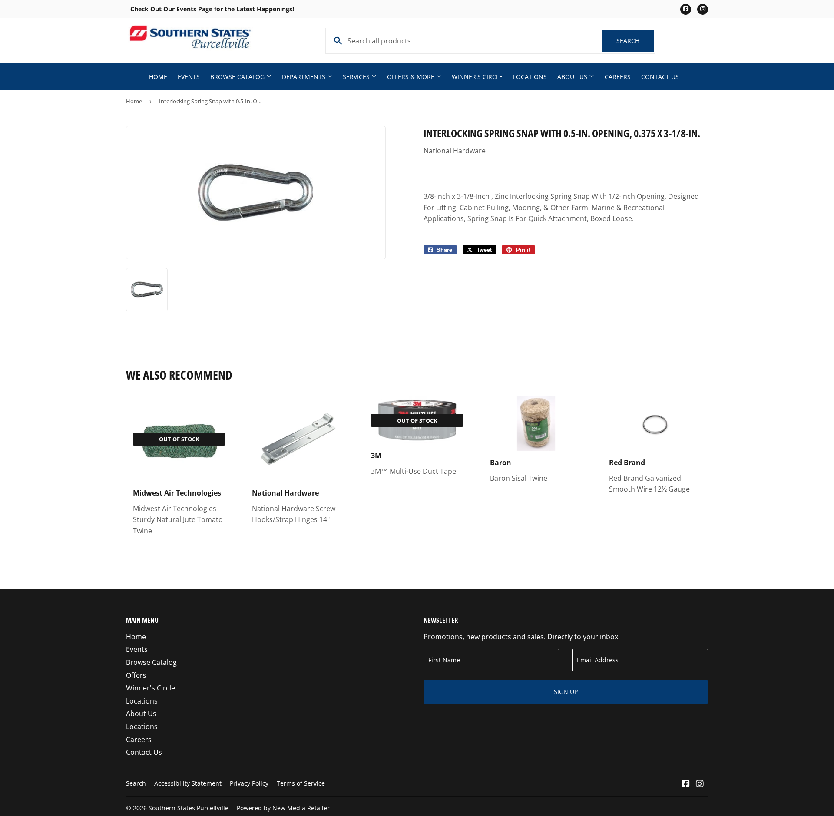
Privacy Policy (249, 783)
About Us (573, 77)
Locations (530, 77)
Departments (304, 77)
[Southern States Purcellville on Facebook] (686, 784)
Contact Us (660, 77)
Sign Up (566, 691)
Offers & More (411, 77)
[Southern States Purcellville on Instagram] (700, 784)
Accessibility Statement (188, 783)
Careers (618, 77)
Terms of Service (301, 783)
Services (357, 77)
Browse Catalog (238, 77)
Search (635, 40)
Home (158, 77)
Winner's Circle (477, 77)
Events (189, 77)
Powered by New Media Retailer (283, 808)
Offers (136, 675)
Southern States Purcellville (188, 808)
